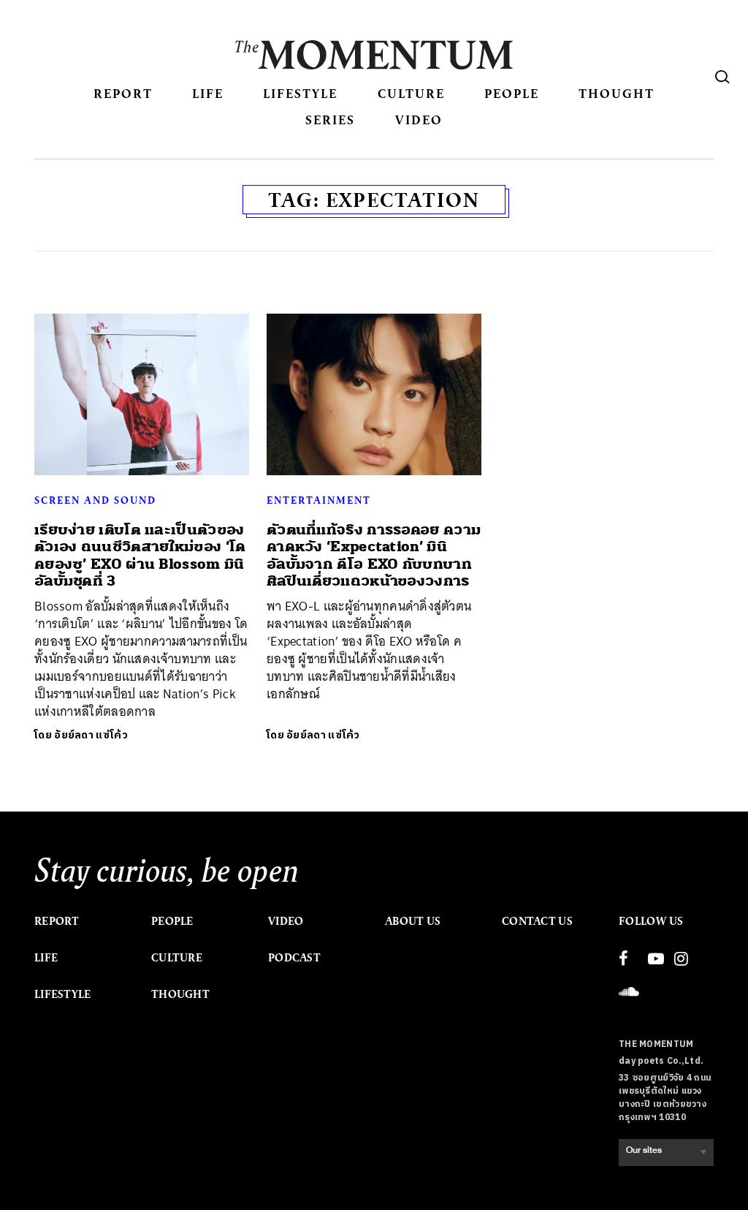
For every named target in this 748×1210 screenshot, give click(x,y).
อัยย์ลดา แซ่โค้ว (91, 735)
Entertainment (319, 500)
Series (330, 119)
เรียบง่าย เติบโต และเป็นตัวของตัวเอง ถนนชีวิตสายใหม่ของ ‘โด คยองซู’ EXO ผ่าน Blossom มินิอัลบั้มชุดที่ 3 (140, 555)
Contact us (537, 921)
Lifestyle (300, 93)
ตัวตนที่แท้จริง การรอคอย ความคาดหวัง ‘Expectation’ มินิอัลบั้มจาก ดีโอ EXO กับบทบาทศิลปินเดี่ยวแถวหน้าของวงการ (374, 555)
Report (123, 93)
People (511, 93)
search (722, 77)
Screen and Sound (95, 500)
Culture (411, 93)
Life (208, 93)
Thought (616, 93)
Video (419, 119)
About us (412, 921)
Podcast (294, 957)
